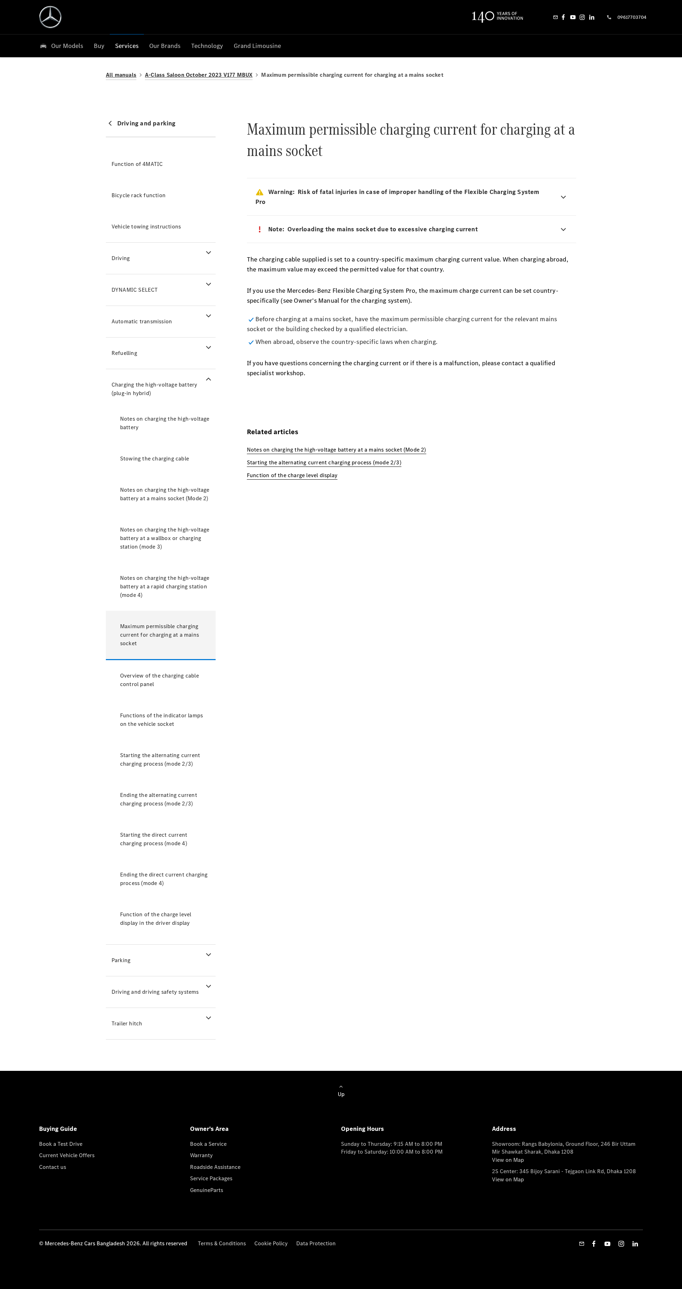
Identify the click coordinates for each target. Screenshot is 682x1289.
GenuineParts (206, 1190)
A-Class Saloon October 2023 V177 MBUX (199, 75)
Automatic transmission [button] (142, 321)
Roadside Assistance (215, 1167)
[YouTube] (573, 17)
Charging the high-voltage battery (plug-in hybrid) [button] (154, 389)
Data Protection (316, 1243)
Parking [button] (121, 960)
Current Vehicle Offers (66, 1155)
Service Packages (211, 1178)
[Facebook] (563, 17)
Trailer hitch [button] (127, 1023)
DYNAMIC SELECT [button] (135, 289)
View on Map (508, 1160)
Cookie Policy (271, 1243)
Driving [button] (121, 258)
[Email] (555, 17)
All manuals (121, 75)
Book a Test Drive (60, 1144)
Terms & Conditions (222, 1243)
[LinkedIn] (592, 17)
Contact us (52, 1167)
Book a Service (208, 1144)
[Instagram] (582, 17)
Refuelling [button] (124, 353)
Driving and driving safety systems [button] (155, 992)
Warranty (201, 1155)
